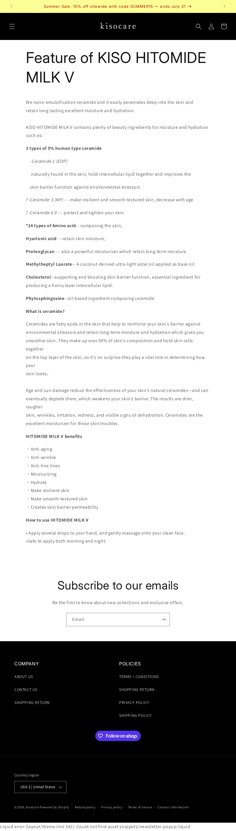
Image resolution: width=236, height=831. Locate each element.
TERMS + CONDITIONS (139, 676)
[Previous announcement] (11, 6)
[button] (12, 26)
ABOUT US (23, 676)
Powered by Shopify (54, 807)
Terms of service (140, 807)
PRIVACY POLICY (134, 702)
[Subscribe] (163, 619)
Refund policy (85, 807)
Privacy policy (111, 807)
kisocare (32, 807)
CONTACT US (25, 689)
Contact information (173, 807)
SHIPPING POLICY (135, 715)
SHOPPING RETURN (32, 702)
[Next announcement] (224, 6)
